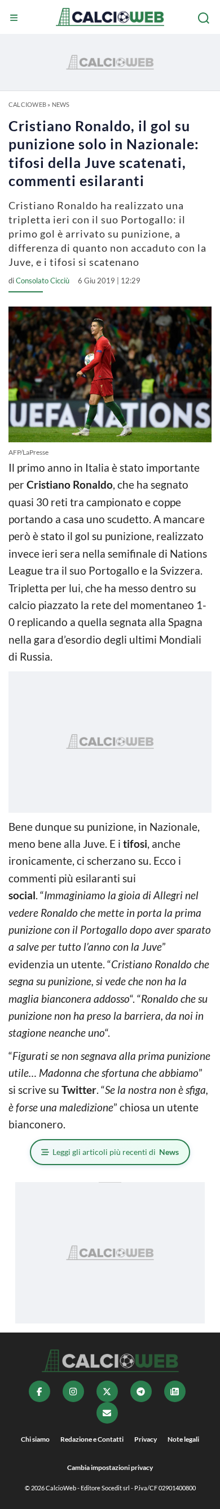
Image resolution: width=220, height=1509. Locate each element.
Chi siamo (35, 1439)
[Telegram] (141, 1391)
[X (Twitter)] (107, 1391)
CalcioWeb (27, 104)
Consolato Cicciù (42, 280)
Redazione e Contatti (92, 1439)
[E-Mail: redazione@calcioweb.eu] (107, 1413)
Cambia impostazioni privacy (110, 1467)
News (61, 104)
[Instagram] (73, 1391)
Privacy (145, 1439)
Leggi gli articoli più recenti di (115, 1152)
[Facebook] (39, 1391)
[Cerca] (204, 18)
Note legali (183, 1439)
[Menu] (15, 18)
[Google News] (175, 1391)
